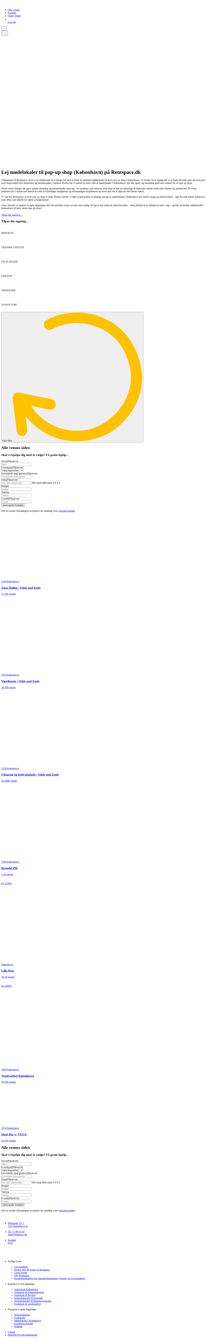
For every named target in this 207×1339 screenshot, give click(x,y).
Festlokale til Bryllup (25, 1295)
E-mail (10, 498)
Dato (9, 479)
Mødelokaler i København (27, 1320)
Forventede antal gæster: (19, 473)
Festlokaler (19, 1317)
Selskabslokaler (22, 1315)
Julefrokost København (26, 1289)
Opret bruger (20, 1272)
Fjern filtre (8, 441)
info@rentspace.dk (17, 1234)
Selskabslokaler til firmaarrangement (32, 1301)
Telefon (5, 492)
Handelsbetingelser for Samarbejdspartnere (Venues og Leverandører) (49, 1278)
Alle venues (14, 10)
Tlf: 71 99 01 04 (16, 1231)
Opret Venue (14, 15)
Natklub (18, 1326)
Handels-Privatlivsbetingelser (23, 1335)
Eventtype (12, 467)
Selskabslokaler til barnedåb (28, 1298)
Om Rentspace (21, 1275)
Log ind (12, 22)
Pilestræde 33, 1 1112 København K (18, 1225)
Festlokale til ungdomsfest (27, 1304)
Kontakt (12, 12)
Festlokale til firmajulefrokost (29, 1292)
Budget (5, 486)
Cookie (11, 1332)
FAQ (10, 1243)
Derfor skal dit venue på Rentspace (32, 1269)
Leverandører (21, 1266)
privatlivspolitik (67, 511)
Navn (9, 461)
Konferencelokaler (23, 1323)
